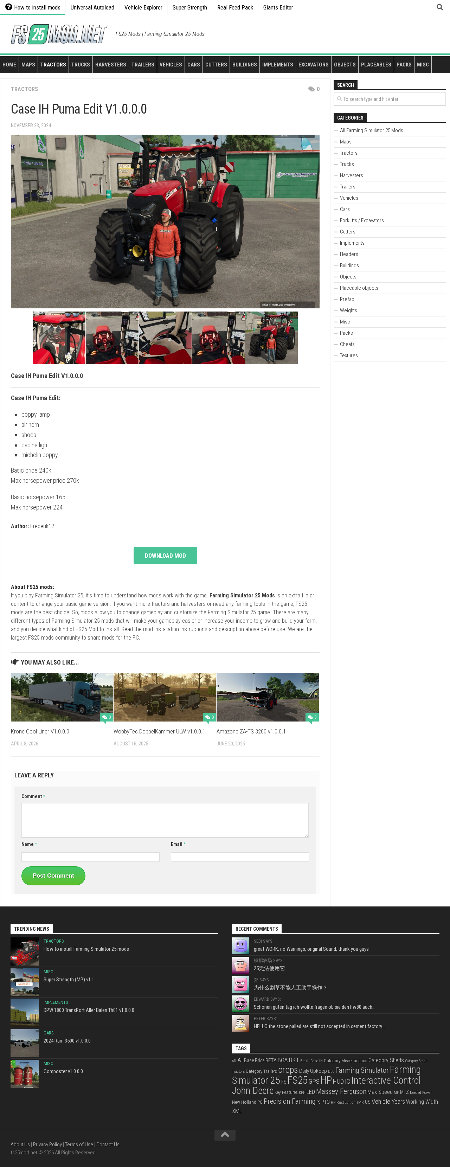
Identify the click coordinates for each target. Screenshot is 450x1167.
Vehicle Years (388, 1101)
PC (260, 1102)
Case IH (316, 1060)
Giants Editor (278, 7)
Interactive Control (386, 1080)
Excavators (313, 65)
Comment (33, 796)
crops (288, 1069)
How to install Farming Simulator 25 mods (86, 949)
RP (333, 1102)
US (368, 1102)
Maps (28, 65)
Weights (348, 310)
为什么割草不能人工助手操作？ (291, 988)
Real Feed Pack (235, 7)
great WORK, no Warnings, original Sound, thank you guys (311, 949)
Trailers (142, 65)
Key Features (286, 1092)
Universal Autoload (92, 7)
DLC (331, 1071)
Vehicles (171, 65)
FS (284, 1082)
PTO (325, 1102)
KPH (302, 1092)
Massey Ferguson (341, 1091)
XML (237, 1111)
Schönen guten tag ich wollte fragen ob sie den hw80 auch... (314, 1007)
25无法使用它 (269, 968)
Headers (349, 254)
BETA (271, 1060)
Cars (193, 65)
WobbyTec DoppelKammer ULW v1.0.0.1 (159, 731)
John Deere (253, 1090)
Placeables (376, 65)
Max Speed (380, 1091)
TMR (360, 1102)
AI (240, 1060)
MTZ (404, 1092)
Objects (345, 65)
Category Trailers (261, 1071)
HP (326, 1080)
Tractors (53, 65)
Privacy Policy (47, 1144)
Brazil (304, 1061)
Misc (423, 65)
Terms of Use (79, 1144)
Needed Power (421, 1092)
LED (311, 1092)
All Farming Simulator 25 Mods (371, 130)
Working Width (422, 1101)
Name (29, 844)
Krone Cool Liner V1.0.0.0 (40, 731)
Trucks (80, 65)
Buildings (244, 65)
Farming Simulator (362, 1070)
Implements (277, 65)
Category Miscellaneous (345, 1060)
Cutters (216, 65)
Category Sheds (386, 1060)
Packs (404, 65)
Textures (349, 355)
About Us (20, 1144)
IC (347, 1081)
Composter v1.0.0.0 (63, 1071)
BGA (283, 1060)
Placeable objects (359, 288)
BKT (294, 1060)
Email (178, 844)
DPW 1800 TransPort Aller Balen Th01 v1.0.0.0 (89, 1010)
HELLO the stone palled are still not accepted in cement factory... (319, 1026)
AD (234, 1061)
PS (318, 1102)
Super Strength (190, 7)
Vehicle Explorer (143, 7)
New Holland (244, 1102)
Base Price (254, 1060)
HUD (338, 1081)
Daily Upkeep (313, 1071)
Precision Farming (289, 1101)
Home (9, 65)
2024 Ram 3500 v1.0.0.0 (67, 1041)
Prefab (347, 299)
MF (396, 1092)
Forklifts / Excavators (362, 220)
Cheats (347, 344)
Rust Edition (345, 1102)
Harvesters (110, 65)
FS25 (298, 1080)
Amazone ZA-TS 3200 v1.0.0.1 (251, 731)
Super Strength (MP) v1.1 (69, 979)
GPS (314, 1081)
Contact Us (108, 1144)
